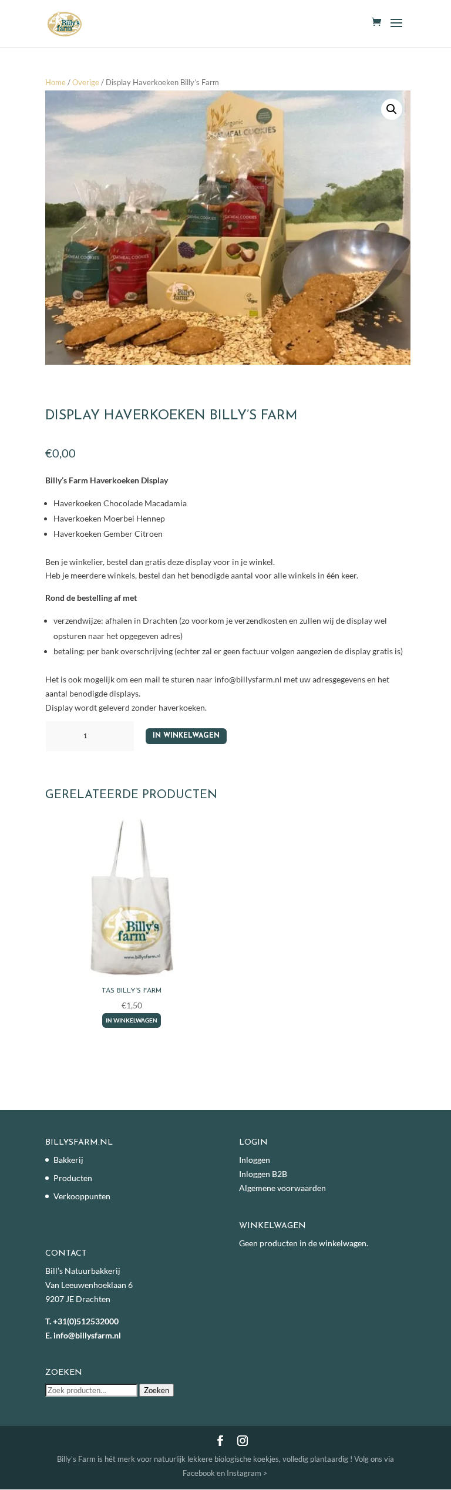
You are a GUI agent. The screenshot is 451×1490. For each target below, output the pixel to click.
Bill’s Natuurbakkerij (82, 1271)
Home (55, 82)
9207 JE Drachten (77, 1299)
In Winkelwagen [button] (131, 1020)
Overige (85, 82)
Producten (72, 1178)
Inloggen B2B (263, 1174)
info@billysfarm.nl (87, 1335)
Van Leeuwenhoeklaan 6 (89, 1285)
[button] (391, 109)
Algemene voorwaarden (282, 1188)
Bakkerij (68, 1160)
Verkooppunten (81, 1196)
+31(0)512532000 (86, 1321)
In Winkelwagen (186, 735)
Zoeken (156, 1390)
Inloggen (254, 1160)
